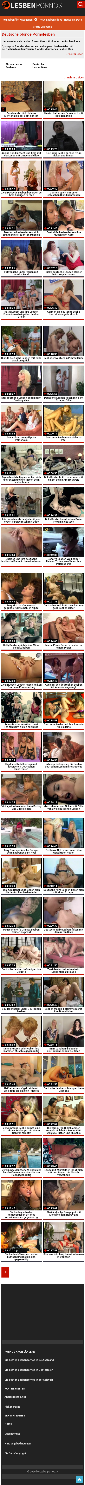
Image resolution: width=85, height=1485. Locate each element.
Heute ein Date (73, 19)
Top (79, 1479)
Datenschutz (12, 1433)
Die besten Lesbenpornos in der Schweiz (29, 1379)
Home (8, 1423)
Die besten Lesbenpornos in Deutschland (29, 1360)
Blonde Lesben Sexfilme (14, 66)
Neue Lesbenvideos (50, 19)
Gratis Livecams (42, 26)
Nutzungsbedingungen (18, 1443)
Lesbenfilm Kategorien (19, 19)
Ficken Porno (12, 1406)
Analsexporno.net (15, 1396)
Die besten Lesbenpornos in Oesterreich (29, 1370)
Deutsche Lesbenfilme (39, 66)
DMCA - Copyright (15, 1453)
